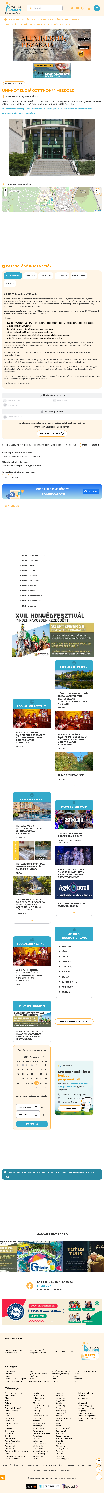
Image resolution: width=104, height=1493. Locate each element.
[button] (52, 199)
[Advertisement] (52, 531)
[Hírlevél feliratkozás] (72, 8)
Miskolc (16, 96)
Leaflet (98, 211)
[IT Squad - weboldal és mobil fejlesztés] (70, 1486)
